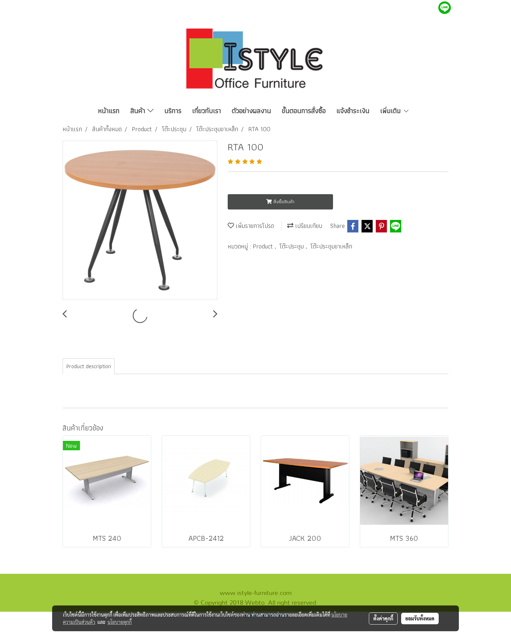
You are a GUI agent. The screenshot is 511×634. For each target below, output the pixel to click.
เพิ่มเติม (391, 110)
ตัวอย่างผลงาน (251, 110)
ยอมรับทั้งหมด (420, 618)
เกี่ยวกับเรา (206, 110)
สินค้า (138, 110)
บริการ (172, 110)
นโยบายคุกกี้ (119, 622)
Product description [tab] (88, 366)
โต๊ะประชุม (292, 246)
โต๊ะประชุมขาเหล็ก (331, 246)
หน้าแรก (109, 110)
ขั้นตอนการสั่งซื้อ (304, 110)
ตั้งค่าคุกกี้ (383, 618)
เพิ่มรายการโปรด (254, 226)
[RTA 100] (140, 220)
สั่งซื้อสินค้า (283, 201)
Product (264, 246)
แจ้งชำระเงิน (353, 110)
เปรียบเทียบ (307, 226)
